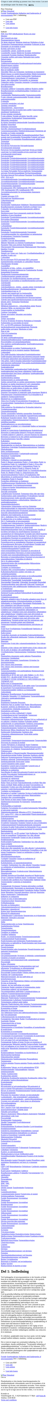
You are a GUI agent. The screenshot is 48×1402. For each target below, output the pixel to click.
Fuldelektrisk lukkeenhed (10, 365)
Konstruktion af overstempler (11, 1032)
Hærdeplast (5, 194)
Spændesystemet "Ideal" (19, 418)
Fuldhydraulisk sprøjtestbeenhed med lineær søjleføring (22, 372)
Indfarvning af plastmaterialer (11, 683)
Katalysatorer (6, 1171)
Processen (21, 702)
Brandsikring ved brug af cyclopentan (23, 1162)
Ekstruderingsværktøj (9, 755)
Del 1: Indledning (7, 517)
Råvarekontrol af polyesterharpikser (14, 1086)
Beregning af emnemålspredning (13, 557)
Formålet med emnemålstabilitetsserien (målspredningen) (22, 555)
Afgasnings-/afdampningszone (12, 719)
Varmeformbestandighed (10, 548)
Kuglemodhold (37, 593)
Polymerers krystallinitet (10, 68)
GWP (7, 1167)
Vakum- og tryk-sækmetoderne (22, 1067)
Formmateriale (6, 886)
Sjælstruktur (31, 652)
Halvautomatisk (32, 483)
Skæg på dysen (11, 783)
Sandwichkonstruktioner (19, 1080)
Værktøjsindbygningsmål (28, 454)
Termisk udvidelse (19, 116)
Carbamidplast (6, 226)
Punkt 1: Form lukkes (30, 462)
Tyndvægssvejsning (8, 1238)
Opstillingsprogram (8, 483)
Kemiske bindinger (17, 55)
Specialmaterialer (10, 1015)
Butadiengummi (7, 1204)
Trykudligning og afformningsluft (22, 968)
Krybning (4, 122)
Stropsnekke (5, 747)
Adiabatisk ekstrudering (21, 709)
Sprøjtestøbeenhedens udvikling (34, 340)
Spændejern (37, 413)
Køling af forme (18, 1042)
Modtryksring (39, 875)
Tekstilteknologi (7, 251)
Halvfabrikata (28, 245)
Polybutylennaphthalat (33, 173)
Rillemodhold (26, 593)
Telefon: (4, 1398)
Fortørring (34, 745)
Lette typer (15, 1116)
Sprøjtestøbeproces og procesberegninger (16, 424)
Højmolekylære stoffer (31, 57)
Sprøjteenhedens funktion (10, 378)
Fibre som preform (15, 245)
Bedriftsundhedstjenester (10, 289)
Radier (22, 1019)
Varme (43, 747)
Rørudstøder (27, 603)
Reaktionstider (6, 1120)
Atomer (13, 53)
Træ (2, 1013)
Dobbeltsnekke (16, 732)
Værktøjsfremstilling (33, 570)
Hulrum (12, 1021)
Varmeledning (6, 118)
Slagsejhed (12, 125)
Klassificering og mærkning (23, 295)
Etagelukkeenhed (37, 359)
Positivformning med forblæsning (13, 941)
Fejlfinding (5, 460)
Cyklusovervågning (8, 487)
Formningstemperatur (27, 998)
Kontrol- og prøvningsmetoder (12, 1152)
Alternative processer (16, 918)
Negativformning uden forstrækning (14, 949)
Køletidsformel (37, 430)
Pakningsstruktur (20, 652)
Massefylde (5, 135)
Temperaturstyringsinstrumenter (23, 740)
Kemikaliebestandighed (30, 135)
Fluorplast (28, 175)
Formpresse (29, 1188)
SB (18, 675)
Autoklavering (12, 1074)
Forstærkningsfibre (8, 238)
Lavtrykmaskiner (36, 1126)
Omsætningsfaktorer (20, 394)
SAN (21, 675)
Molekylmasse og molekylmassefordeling (16, 74)
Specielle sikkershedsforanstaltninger (14, 513)
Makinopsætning (7, 1137)
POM (25, 677)
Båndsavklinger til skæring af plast (13, 1266)
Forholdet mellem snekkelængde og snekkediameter (19, 722)
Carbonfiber (5, 257)
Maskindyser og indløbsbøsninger (13, 399)
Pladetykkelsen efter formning (19, 1004)
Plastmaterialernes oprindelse (21, 44)
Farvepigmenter (34, 1173)
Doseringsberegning (8, 439)
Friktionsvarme (6, 751)
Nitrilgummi (5, 1200)
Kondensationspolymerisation (30, 63)
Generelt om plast (10, 38)
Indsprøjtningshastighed (9, 529)
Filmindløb (15, 582)
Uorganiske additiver (23, 89)
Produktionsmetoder (8, 1129)
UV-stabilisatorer (32, 78)
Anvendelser (23, 1198)
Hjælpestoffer (6, 203)
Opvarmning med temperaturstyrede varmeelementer (20, 960)
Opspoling (12, 859)
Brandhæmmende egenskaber (12, 207)
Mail (33, 1396)
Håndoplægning (7, 1059)
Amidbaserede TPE (26, 190)
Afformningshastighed (9, 970)
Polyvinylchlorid (7, 156)
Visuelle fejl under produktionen (13, 781)
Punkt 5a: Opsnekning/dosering (34, 470)
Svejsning (4, 827)
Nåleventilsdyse (7, 407)
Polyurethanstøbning (8, 1103)
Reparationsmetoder (8, 1093)
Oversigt (11, 249)
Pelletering (5, 705)
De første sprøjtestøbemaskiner (12, 338)
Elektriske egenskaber (9, 127)
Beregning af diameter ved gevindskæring (16, 1261)
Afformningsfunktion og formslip (29, 601)
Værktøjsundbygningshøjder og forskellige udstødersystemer (23, 608)
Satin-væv (22, 253)
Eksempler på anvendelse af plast (13, 46)
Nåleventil (31, 584)
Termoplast (5, 141)
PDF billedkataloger (16, 34)
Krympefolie (37, 829)
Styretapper (16, 886)
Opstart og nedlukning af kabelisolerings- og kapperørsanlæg (23, 866)
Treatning (21, 823)
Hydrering (11, 321)
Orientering (16, 236)
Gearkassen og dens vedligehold (13, 713)
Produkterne (5, 702)
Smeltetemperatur (30, 523)
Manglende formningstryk (19, 1048)
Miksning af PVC (25, 812)
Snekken (21, 721)
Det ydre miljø (6, 304)
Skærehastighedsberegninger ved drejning (16, 1251)
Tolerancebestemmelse (9, 565)
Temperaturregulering (9, 624)
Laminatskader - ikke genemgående (14, 1097)
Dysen (3, 878)
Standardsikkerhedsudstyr (10, 504)
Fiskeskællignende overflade (28, 783)
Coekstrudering (6, 709)
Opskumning (17, 1120)
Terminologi (5, 44)
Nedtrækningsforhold (9, 829)
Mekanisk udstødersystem (10, 599)
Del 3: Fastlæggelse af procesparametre (15, 521)
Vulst (27, 833)
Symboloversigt (22, 871)
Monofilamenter (36, 705)
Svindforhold (36, 519)
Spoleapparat (5, 837)
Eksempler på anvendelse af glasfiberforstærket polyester (22, 281)
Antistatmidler (6, 95)
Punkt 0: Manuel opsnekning (11, 462)
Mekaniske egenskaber (9, 120)
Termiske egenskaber (8, 106)
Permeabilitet (26, 137)
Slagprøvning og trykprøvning (34, 916)
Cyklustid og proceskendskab (20, 460)
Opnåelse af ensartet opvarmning (13, 958)
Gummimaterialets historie (10, 1194)
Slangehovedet (6, 873)
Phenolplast (14, 219)
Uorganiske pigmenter (38, 82)
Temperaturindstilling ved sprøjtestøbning (16, 671)
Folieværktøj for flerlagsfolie (25, 827)
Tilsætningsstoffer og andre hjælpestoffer (16, 76)
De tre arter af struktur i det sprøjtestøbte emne (18, 650)
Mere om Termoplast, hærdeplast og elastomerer (26, 72)
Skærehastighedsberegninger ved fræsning (16, 1255)
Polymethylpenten (27, 146)
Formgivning (5, 643)
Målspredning (35, 563)
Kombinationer (6, 236)
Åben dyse (5, 401)
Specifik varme (32, 116)
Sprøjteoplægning (19, 1059)
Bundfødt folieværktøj (25, 821)
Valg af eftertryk (32, 536)
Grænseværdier (6, 295)
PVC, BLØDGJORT (15, 677)
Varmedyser (39, 584)
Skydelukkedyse (19, 407)
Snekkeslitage (6, 386)
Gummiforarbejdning (8, 1192)
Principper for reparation (10, 1095)
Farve (40, 207)
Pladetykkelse (14, 998)
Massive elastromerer (8, 1114)
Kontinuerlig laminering (18, 1078)
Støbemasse (8, 1013)
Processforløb (6, 1118)
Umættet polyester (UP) (9, 196)
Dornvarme (20, 762)
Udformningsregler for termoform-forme (16, 1017)
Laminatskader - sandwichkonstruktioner (27, 1099)
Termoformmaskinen (8, 930)
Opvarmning (5, 953)
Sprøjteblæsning (7, 926)
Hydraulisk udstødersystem (30, 599)
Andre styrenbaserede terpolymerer (21, 153)
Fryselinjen (5, 823)
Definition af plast (37, 42)
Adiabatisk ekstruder (17, 768)
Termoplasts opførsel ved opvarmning (15, 989)
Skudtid (4, 1122)
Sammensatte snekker (35, 728)
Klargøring (5, 766)
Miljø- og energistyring (16, 308)
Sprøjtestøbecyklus (8, 458)
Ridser (3, 783)
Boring (3, 1259)
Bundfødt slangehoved (25, 875)
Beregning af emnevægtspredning (28, 553)
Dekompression (6, 394)
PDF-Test (4, 34)
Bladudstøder (37, 603)
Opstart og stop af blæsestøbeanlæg (14, 899)
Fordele (4, 1198)
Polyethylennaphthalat (16, 173)
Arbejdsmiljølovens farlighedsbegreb (14, 297)
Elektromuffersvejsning (21, 1236)
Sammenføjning (7, 1228)
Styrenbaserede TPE (8, 188)
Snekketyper (22, 728)
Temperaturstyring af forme (11, 1023)
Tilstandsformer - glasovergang (12, 108)
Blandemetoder (6, 1124)
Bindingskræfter (30, 55)
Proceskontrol (12, 774)
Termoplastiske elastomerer (11, 186)
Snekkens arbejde (37, 755)
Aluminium (42, 1013)
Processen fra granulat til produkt (13, 743)
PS (15, 675)
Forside (3, 13)
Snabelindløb (26, 580)
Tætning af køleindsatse (36, 637)
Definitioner (26, 1167)
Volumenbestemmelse (9, 728)
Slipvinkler (15, 1019)
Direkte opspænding (8, 413)
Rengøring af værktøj (9, 793)
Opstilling (4, 934)
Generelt (4, 1143)
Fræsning (4, 1253)
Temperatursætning (23, 759)
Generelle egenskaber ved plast (12, 103)
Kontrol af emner (7, 1038)
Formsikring (28, 890)
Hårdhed (4, 125)
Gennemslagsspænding (9, 131)
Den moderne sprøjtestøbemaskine (13, 344)
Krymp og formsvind (8, 983)
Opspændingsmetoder (9, 411)
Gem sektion (10, 23)
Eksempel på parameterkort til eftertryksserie (27, 538)
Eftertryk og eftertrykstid (24, 527)
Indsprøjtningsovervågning (26, 487)
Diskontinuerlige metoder (10, 1057)
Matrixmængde (30, 247)
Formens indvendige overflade (32, 886)
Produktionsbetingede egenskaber (28, 825)
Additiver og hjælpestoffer (26, 690)
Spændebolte (23, 715)
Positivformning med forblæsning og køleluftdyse (21, 942)
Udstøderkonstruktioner (9, 597)
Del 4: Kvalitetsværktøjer (10, 561)
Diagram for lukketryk (38, 435)
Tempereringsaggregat (20, 420)
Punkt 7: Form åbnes (31, 477)
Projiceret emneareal (34, 432)
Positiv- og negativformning (11, 937)
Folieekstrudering (7, 818)
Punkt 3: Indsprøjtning (24, 466)
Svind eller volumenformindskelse (23, 643)
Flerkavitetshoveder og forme (11, 924)
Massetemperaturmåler (35, 753)
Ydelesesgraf (18, 776)
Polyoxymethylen (24, 171)
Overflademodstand (28, 129)
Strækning (26, 755)
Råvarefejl (13, 1139)
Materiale (4, 1004)
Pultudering (5, 1078)
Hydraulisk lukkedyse (34, 407)
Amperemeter (6, 740)
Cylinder (28, 713)
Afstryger (32, 892)
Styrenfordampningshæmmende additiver (24, 209)
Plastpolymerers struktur (10, 65)
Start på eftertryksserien (9, 536)
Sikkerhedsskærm (35, 871)
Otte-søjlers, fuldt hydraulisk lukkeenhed (16, 361)
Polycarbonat (19, 175)
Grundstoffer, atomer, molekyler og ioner (16, 51)
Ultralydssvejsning (8, 1242)
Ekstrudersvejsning (22, 1234)
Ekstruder (13, 702)
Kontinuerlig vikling (35, 1078)
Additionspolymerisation (10, 63)
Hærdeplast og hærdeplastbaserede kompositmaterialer (17, 326)
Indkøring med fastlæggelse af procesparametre (18, 515)
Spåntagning (5, 1247)
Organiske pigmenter (22, 82)
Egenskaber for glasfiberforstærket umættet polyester (20, 278)
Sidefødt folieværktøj (8, 821)
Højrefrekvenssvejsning (9, 1240)
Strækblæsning (28, 924)
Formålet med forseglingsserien (12, 540)
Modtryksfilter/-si (7, 753)
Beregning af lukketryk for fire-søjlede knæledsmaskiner (21, 437)
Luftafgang (17, 1000)
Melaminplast (6, 230)
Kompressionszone (16, 757)
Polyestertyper (6, 198)
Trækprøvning (36, 802)
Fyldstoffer (5, 101)
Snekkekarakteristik (8, 762)
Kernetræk (16, 494)
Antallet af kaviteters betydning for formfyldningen (23, 531)
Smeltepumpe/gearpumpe (10, 802)
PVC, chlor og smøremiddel (20, 814)
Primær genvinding (8, 314)
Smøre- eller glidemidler (10, 80)
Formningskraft (41, 998)
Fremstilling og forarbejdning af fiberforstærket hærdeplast (19, 1054)
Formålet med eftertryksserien (36, 534)
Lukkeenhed (5, 352)
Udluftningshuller (7, 888)
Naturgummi (19, 1196)
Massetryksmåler (20, 753)
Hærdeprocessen (18, 198)
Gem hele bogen (12, 28)
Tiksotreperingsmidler (37, 205)
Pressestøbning (32, 1059)
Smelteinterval (15, 112)
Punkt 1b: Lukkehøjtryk (19, 464)
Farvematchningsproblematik (22, 688)
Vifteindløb (24, 582)
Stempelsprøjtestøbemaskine (11, 340)
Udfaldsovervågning (8, 489)
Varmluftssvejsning (8, 1234)
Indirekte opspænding (24, 413)
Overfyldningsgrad (23, 1122)
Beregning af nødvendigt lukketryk (14, 432)
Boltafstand (5, 418)
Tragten (4, 745)
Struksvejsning (35, 1234)
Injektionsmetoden (7, 1069)
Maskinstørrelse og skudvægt (11, 445)
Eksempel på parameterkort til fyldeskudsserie (20, 533)
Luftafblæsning (6, 494)
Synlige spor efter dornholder (20, 787)
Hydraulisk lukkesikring (29, 511)
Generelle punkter (24, 1135)
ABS (25, 675)
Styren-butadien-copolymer (19, 150)
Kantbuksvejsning (37, 1236)
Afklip (43, 880)
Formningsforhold (7, 939)
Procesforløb (5, 962)
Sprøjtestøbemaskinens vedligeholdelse (15, 500)
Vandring (40, 878)
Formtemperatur (35, 1006)
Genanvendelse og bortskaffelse (12, 310)
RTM (37, 1067)
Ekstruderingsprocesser (9, 816)
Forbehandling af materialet (11, 806)
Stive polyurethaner (8, 1105)
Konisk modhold (15, 593)
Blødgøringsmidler (19, 95)
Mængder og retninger (15, 243)
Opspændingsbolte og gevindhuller (14, 416)
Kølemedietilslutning (36, 635)
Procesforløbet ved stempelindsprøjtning (15, 342)
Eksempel (4, 316)
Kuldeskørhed (17, 118)
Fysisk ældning (6, 116)
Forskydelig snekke (31, 734)
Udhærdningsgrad (7, 200)
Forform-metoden (7, 1063)
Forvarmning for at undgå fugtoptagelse (23, 808)
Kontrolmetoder (7, 1082)
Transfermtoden (18, 1188)
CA (35, 675)
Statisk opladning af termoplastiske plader (25, 987)
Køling (19, 755)
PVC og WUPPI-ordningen (11, 325)
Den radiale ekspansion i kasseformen (15, 660)
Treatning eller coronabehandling (13, 570)
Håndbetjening (20, 483)
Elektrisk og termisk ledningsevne (13, 270)
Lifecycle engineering (9, 333)
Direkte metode (6, 1188)
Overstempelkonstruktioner (28, 1034)
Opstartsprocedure (7, 901)
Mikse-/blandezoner (18, 730)
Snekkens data (27, 732)
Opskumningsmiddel (8, 690)
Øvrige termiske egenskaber (11, 114)
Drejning (4, 1249)
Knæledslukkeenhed (32, 354)
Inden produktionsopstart (10, 451)
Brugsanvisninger (34, 297)
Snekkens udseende (8, 759)
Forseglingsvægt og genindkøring (13, 542)
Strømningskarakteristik (9, 812)
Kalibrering (34, 833)
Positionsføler (28, 880)
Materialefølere (35, 795)
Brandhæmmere (7, 87)
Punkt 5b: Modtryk (8, 473)
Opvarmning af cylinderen (10, 749)
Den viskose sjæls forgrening (11, 664)
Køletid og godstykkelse (10, 430)
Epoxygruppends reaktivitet (24, 213)
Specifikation (6, 772)
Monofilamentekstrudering (10, 856)
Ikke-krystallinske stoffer (10, 70)
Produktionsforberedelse (10, 454)
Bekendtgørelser (16, 1167)
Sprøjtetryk (20, 525)
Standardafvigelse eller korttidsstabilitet (15, 563)
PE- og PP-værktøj (18, 833)
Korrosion (15, 272)
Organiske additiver (8, 89)
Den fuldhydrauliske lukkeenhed (13, 354)
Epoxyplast (5, 211)
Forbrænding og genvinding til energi (14, 323)
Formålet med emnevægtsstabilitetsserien (15, 549)
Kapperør (30, 799)
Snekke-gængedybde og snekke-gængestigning (18, 382)
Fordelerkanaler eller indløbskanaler (14, 586)
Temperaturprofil (36, 759)
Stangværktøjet (6, 844)
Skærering (40, 892)
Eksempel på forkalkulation (11, 443)
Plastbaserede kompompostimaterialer (15, 274)
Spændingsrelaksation (36, 122)
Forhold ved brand (38, 137)
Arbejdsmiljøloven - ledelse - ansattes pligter (17, 287)
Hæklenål (4, 593)
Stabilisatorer (36, 76)
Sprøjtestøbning (12, 13)
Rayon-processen (7, 260)
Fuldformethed (21, 996)
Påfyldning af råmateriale (16, 745)
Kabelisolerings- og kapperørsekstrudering (16, 863)
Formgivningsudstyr (8, 1145)
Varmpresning (6, 1061)
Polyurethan (5, 219)
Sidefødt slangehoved (9, 875)
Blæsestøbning (35, 707)
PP (13, 675)
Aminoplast (5, 224)
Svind (3, 629)
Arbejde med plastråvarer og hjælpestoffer (16, 293)
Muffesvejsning (6, 1236)
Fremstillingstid (27, 629)
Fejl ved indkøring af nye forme (12, 1046)
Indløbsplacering (34, 586)
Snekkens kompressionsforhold (26, 726)
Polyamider (13, 171)
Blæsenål (4, 913)
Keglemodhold (6, 595)
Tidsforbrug (5, 447)
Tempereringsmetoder (9, 1025)
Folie (22, 705)
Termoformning (6, 928)
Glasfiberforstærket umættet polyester (14, 276)
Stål (2, 1015)
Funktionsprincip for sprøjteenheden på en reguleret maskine (18, 349)
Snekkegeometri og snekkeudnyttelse (14, 380)
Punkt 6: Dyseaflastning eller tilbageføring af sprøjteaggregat (20, 476)
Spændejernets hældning (36, 416)
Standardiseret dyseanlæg (23, 403)
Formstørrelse (6, 1019)
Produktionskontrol (23, 1091)
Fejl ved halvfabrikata (20, 1040)
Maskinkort (5, 456)
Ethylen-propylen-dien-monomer (13, 1221)
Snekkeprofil (41, 382)
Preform (16, 926)
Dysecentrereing (22, 401)
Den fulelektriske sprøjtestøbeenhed (14, 369)
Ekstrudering (5, 700)
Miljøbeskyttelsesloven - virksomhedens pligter (18, 306)
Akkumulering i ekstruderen (30, 907)
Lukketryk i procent (22, 435)
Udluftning (5, 1150)
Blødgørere (5, 694)
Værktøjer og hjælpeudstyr (11, 567)
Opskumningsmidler (33, 95)
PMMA (30, 675)
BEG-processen (32, 260)
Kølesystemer (6, 633)
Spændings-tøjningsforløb (18, 122)
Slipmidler (13, 696)
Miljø (3, 1164)
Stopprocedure (20, 901)
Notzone (27, 719)
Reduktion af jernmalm (32, 321)
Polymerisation (6, 61)
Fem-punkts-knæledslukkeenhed (34, 363)
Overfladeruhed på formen (35, 1019)
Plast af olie (5, 331)
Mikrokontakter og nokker (10, 348)
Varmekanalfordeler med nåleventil (14, 584)
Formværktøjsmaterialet (9, 1148)
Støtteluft (37, 880)
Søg (2, 38)
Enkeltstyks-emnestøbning (10, 1131)
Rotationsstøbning (7, 1053)
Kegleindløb (36, 580)
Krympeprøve (25, 802)
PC (38, 675)
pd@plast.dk (41, 1396)
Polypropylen (15, 146)
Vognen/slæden (6, 882)
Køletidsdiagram (25, 430)
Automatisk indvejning (20, 795)
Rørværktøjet (6, 833)
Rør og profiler (14, 705)
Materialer (4, 641)
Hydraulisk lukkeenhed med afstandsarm (16, 359)
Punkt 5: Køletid (16, 470)
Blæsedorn (10, 892)
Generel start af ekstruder (18, 766)
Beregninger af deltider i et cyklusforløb (15, 426)
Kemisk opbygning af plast (11, 49)
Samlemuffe (15, 837)
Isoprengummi (6, 1209)
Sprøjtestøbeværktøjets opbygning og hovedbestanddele (21, 576)
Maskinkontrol (21, 1156)
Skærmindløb (6, 582)
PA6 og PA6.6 (33, 677)
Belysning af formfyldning (24, 544)
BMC (3, 1183)
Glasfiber (4, 241)
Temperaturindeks (29, 118)
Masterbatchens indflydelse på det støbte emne (18, 686)
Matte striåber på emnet (21, 785)
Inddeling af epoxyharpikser (11, 215)
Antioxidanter (20, 78)
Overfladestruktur (7, 652)
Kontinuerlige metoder (9, 1076)
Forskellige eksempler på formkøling (14, 635)
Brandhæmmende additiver (32, 139)
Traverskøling (6, 717)
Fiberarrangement (18, 247)
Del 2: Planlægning (21, 517)
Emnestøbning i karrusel (30, 1131)
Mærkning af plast (25, 329)
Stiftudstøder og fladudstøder (11, 603)
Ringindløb (42, 582)
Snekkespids (5, 732)
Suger (28, 745)
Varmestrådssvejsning (27, 1240)
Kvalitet (14, 772)
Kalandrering (25, 850)
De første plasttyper (8, 42)
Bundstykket (5, 890)
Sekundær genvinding (23, 314)
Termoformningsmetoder (31, 937)
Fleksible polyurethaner (9, 1112)
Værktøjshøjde (15, 456)
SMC (8, 1183)
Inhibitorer (25, 205)
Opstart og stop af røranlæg (30, 837)
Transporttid (11, 1122)
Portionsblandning (7, 1126)
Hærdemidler (6, 205)
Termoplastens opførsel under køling (14, 1002)
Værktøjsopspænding (9, 409)
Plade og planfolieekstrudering (12, 846)
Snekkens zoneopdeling (35, 724)
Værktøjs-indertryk (8, 435)
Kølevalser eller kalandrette (11, 848)
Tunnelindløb (16, 580)
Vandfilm (42, 833)
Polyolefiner (5, 143)
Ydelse (27, 762)
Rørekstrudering (7, 831)
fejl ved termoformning (22, 1038)
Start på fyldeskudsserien (28, 529)
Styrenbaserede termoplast (10, 148)
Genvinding (12, 312)
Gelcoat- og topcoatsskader (29, 1095)
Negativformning (7, 947)
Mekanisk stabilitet (19, 1044)
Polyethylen (5, 146)
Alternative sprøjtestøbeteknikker (13, 698)
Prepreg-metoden (20, 1063)
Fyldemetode (23, 1148)
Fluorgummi (5, 1217)
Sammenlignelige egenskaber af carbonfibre (17, 262)
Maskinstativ (35, 350)
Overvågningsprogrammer (22, 485)
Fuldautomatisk (6, 485)
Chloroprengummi (7, 1226)
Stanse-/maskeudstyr (8, 894)
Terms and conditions (9, 1400)
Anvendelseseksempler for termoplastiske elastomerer (20, 192)
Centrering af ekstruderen (22, 882)
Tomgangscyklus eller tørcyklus (32, 494)
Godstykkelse (18, 916)
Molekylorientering (39, 74)
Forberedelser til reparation (11, 1141)
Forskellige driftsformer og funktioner (15, 481)
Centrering (21, 793)
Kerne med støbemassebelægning (25, 1013)
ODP (3, 1167)
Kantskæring (11, 852)
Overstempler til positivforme (34, 1036)
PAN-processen (20, 260)
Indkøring (12, 934)
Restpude (22, 536)
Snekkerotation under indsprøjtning (14, 496)
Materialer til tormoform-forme (12, 1010)
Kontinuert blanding (22, 1126)
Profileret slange (20, 878)
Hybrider (15, 264)
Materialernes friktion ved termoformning (29, 981)
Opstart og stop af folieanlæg (36, 823)
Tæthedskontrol (22, 894)
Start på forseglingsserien (33, 540)
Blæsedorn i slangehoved (10, 909)
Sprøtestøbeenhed (7, 367)
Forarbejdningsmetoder (18, 158)
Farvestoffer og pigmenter (28, 80)
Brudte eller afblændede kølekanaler (14, 637)
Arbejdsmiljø (5, 283)
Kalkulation (5, 441)
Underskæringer (17, 975)
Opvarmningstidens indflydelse (12, 991)
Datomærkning (6, 639)
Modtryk (44, 392)
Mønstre (4, 243)
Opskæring (14, 823)
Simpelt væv (5, 253)
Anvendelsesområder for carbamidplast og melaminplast (21, 234)
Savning (10, 1264)
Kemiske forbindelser (33, 53)
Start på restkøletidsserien (23, 546)
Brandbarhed (5, 139)
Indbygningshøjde (17, 890)
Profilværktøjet (6, 842)
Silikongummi (6, 1213)
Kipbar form (5, 911)
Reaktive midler (37, 89)
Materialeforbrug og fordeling (34, 445)
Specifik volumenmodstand (11, 129)
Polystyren (5, 150)
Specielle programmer (9, 492)
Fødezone (4, 757)
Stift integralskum (22, 1107)
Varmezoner (32, 715)
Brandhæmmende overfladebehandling (15, 91)
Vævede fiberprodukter (16, 241)
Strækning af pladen (8, 996)
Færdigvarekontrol (37, 1091)
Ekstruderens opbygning (10, 711)
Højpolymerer (6, 59)
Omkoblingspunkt (7, 527)
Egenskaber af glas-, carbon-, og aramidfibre (17, 268)
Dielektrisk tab (40, 131)
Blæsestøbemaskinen (8, 871)
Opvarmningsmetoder (9, 956)
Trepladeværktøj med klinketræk (22, 622)
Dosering (4, 392)
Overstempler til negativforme (12, 1036)
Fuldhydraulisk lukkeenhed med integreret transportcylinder (23, 357)
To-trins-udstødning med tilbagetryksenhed (23, 604)
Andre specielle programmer (24, 498)
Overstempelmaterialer (9, 1034)
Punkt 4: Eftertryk (24, 468)
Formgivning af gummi (29, 1194)
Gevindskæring (12, 1259)
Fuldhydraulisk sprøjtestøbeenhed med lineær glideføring (20, 370)
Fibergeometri (6, 247)
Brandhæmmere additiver (10, 1173)
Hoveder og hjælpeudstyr (10, 905)
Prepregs (37, 262)
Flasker (24, 799)
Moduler (4, 36)
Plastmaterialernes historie (10, 40)
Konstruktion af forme (9, 1008)
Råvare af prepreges (8, 1091)
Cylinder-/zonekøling (19, 717)
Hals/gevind (39, 888)
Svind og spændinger (9, 835)
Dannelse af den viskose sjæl (11, 648)
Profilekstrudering (7, 840)
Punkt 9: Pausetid (16, 479)
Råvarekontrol (22, 772)
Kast (7, 629)
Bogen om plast (29, 34)
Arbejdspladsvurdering (27, 289)
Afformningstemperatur (9, 966)
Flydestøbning (32, 496)
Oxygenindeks (16, 139)
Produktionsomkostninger (28, 447)
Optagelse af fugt (7, 981)
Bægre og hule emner (13, 799)
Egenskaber (5, 158)
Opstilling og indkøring (9, 932)
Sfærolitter (5, 72)
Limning (4, 1245)
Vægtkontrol (31, 878)
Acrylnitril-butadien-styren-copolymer (23, 152)
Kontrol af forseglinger (9, 1135)
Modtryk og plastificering (21, 390)
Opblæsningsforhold (8, 825)
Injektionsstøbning (7, 1196)
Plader (27, 705)
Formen (4, 884)
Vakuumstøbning (21, 1069)
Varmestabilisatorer (8, 78)
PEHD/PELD (6, 675)
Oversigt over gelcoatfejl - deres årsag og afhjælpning (20, 1101)
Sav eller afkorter (33, 835)
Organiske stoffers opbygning (12, 57)
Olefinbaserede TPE (23, 188)
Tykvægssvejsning (8, 1232)
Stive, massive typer (8, 1107)
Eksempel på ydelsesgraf (10, 778)
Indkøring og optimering (10, 770)
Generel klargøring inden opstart (13, 764)
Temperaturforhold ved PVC (31, 749)
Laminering (15, 850)
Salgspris (41, 447)
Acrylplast (5, 171)
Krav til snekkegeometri (34, 730)
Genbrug (4, 312)
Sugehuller (5, 1021)
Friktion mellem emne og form (34, 972)
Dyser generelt (41, 827)
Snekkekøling (6, 736)
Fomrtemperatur (7, 1000)
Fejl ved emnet (6, 1040)
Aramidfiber (5, 266)
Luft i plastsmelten (33, 384)
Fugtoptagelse (31, 270)
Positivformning (20, 939)
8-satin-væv (12, 255)
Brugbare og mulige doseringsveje (13, 384)
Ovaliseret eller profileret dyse (12, 880)
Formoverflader (16, 972)
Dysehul (12, 401)
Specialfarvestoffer (8, 84)
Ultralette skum (22, 1110)
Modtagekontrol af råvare (10, 1154)
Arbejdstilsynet (39, 287)
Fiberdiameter (6, 264)
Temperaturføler (41, 740)
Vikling (3, 1074)
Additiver (24, 1171)
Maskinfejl (5, 1139)
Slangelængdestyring (18, 911)
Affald (28, 308)
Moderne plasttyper (23, 42)
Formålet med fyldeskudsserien (12, 523)
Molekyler (20, 53)
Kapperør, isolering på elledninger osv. (15, 707)
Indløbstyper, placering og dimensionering (16, 578)
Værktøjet (4, 859)
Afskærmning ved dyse (20, 506)
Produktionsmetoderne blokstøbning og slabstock (19, 1133)
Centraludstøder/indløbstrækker (12, 591)
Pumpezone (27, 757)
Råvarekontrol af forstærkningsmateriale (27, 1088)
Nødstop (41, 511)
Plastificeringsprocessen (32, 747)
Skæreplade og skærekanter (24, 888)
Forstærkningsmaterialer (31, 694)
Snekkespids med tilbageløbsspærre (25, 386)
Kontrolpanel (6, 738)
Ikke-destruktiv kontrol (9, 1160)
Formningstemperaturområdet (19, 994)
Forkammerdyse (39, 403)
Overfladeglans (15, 629)
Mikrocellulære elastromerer (27, 1114)
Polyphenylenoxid (7, 175)
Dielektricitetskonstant (26, 131)
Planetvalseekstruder (38, 814)
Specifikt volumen (23, 439)
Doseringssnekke (16, 747)
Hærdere (37, 213)
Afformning (10, 964)
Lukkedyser (5, 405)
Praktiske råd (5, 975)
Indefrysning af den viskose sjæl (34, 648)
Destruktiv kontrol (25, 1160)
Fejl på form (33, 1040)
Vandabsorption (15, 135)
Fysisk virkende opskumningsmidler (14, 97)
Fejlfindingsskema (7, 903)
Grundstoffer (5, 53)
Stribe (3, 922)
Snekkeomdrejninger (16, 397)
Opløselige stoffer (7, 82)
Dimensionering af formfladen (12, 1027)
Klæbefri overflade (30, 207)
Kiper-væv (15, 253)
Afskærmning (6, 506)
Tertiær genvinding (8, 319)
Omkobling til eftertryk (23, 559)
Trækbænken (22, 835)
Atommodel (5, 55)
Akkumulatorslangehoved (10, 907)
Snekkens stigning (7, 726)
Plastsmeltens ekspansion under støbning (16, 656)
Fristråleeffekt (6, 580)
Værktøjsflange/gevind (9, 715)
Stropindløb (33, 582)
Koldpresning (6, 1067)
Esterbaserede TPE (12, 190)
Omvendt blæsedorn (21, 892)
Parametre (25, 236)
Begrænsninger (12, 1198)
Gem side (9, 21)
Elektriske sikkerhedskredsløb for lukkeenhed (18, 507)
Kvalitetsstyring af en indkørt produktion (16, 519)
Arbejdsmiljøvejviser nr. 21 (11, 291)
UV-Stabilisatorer (23, 696)
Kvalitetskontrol (14, 913)
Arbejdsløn (14, 447)
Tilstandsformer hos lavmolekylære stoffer (16, 110)
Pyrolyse (4, 321)
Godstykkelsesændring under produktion (23, 789)
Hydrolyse (20, 321)
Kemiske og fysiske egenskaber (12, 133)
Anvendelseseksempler (35, 158)
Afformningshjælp (24, 970)
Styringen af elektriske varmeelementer (31, 956)
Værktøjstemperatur (8, 525)
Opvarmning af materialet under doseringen (24, 392)
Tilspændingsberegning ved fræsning (14, 1257)
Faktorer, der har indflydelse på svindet (15, 985)
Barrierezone (5, 730)
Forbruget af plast (38, 44)
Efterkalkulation (7, 449)
